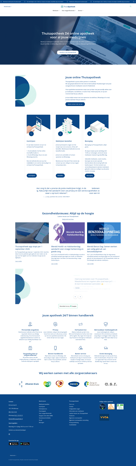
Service (80, 10)
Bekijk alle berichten (68, 219)
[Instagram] (10, 434)
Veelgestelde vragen (74, 409)
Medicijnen (42, 401)
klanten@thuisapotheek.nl (16, 419)
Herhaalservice (43, 409)
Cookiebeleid (72, 425)
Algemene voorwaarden (75, 418)
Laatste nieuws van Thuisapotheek (78, 413)
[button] (68, 52)
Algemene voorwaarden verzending (78, 420)
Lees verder (18, 261)
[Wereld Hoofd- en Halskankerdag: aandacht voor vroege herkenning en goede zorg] (68, 232)
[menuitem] (56, 10)
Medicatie (55, 10)
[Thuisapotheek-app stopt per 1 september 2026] (32, 232)
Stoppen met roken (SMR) (46, 415)
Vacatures (71, 415)
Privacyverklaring (74, 422)
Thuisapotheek (74, 401)
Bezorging (90, 175)
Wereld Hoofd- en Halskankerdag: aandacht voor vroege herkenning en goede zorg (67, 249)
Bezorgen (41, 422)
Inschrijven (31, 175)
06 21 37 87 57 (18, 415)
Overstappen (42, 411)
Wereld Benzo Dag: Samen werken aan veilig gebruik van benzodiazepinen (102, 249)
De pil (40, 420)
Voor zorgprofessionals (68, 10)
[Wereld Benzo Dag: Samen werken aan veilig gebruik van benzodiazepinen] (104, 232)
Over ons (71, 404)
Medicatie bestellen (44, 404)
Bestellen (60, 175)
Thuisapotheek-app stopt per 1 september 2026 (28, 247)
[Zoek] (130, 6)
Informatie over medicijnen (76, 411)
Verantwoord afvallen (45, 418)
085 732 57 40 (13, 412)
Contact (71, 406)
